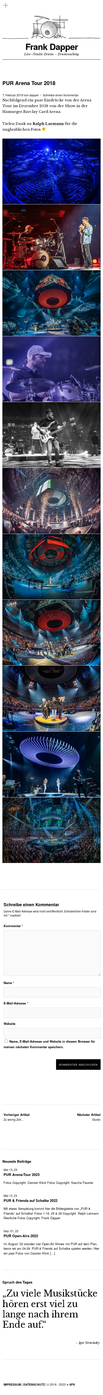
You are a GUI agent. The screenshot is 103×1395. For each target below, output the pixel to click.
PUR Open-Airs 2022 (21, 1235)
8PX (72, 1384)
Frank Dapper (51, 46)
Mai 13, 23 (10, 1170)
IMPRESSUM (12, 1384)
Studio (89, 1117)
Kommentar (13, 926)
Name (9, 982)
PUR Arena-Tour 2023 (22, 1174)
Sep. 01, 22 (11, 1231)
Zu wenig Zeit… (17, 1117)
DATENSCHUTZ (34, 1384)
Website (9, 1023)
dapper (34, 95)
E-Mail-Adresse (16, 1003)
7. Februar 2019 (12, 95)
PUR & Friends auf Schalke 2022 (30, 1200)
